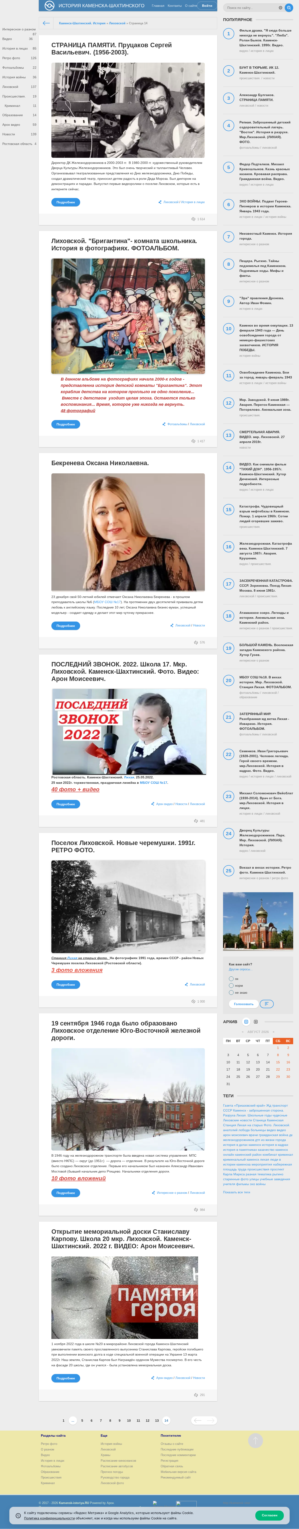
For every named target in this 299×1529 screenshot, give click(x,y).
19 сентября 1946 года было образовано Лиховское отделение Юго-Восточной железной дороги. (126, 1030)
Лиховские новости (237, 1120)
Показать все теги (236, 1192)
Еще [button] (104, 1435)
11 (138, 1420)
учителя (229, 1184)
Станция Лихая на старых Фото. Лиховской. (256, 1125)
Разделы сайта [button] (53, 1435)
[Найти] (289, 8)
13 (157, 1420)
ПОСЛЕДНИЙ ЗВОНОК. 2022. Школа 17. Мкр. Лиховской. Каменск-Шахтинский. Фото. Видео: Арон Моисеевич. (125, 671)
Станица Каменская (268, 1120)
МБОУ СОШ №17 (107, 602)
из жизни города (273, 1140)
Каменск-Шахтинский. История (82, 23)
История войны (19, 77)
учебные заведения (275, 1179)
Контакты (175, 5)
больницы (258, 1130)
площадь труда (234, 1169)
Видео (17, 39)
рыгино (277, 1174)
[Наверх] (255, 1440)
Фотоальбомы (19, 67)
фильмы (242, 1184)
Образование (19, 115)
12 (148, 1420)
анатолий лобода (236, 1130)
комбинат (270, 1154)
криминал (285, 1154)
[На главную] (46, 23)
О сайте (191, 5)
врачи (253, 1135)
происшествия (258, 1169)
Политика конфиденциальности (49, 1518)
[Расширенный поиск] (280, 8)
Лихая (129, 777)
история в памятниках (240, 1149)
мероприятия (262, 1164)
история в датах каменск (242, 1145)
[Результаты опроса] (267, 1004)
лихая (264, 1159)
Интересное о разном (19, 30)
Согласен (269, 1515)
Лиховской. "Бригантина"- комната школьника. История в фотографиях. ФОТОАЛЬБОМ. (124, 244)
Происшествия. (19, 96)
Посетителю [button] (171, 1435)
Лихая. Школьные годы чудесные (261, 1115)
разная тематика (258, 1174)
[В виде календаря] (246, 1022)
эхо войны (258, 1184)
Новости (19, 134)
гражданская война (273, 1135)
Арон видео (19, 124)
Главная (158, 5)
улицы (254, 1179)
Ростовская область (19, 144)
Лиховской (19, 87)
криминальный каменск (241, 1159)
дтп (257, 1140)
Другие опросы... (241, 969)
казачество (266, 1149)
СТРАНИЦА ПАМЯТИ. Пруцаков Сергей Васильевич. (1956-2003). (111, 49)
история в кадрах (275, 1145)
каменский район (248, 1154)
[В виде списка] (256, 1022)
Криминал (20, 106)
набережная (282, 1164)
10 (129, 1420)
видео (271, 1130)
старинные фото (236, 1179)
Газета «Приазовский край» (244, 1105)
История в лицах (19, 48)
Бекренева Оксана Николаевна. (100, 463)
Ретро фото (19, 58)
